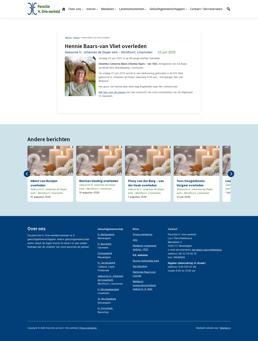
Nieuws (76, 38)
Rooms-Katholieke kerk (146, 260)
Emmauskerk (105, 253)
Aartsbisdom (140, 266)
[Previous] (27, 173)
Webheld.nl (225, 328)
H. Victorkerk (105, 308)
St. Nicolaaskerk (107, 298)
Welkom (68, 38)
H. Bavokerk (104, 243)
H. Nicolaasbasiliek (108, 289)
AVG (135, 239)
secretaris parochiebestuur (207, 249)
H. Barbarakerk (106, 234)
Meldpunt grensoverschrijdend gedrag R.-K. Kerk (144, 285)
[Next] (231, 173)
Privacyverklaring (142, 234)
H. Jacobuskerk (106, 262)
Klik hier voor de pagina (112, 92)
